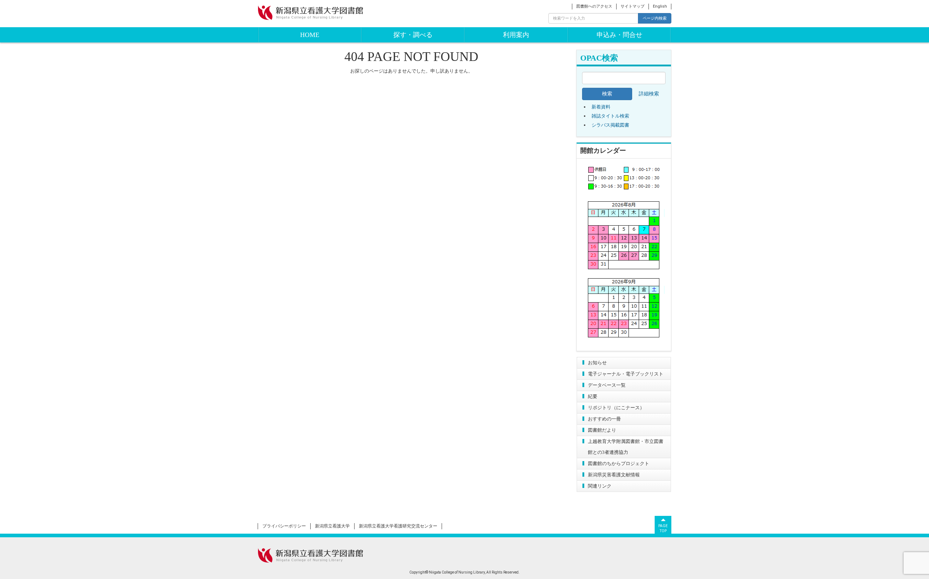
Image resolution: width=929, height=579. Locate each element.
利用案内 (516, 34)
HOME (309, 34)
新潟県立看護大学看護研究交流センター (398, 526)
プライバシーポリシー (284, 526)
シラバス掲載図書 (610, 125)
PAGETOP (663, 528)
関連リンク (599, 486)
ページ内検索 (655, 18)
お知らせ (597, 362)
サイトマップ (632, 6)
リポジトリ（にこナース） (616, 407)
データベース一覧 (607, 385)
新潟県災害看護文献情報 (614, 474)
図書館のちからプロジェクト (618, 463)
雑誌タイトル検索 (610, 116)
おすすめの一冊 (604, 419)
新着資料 (601, 107)
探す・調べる (413, 34)
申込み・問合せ (619, 34)
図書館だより (602, 430)
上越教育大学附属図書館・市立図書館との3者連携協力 (625, 447)
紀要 (592, 396)
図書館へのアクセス (594, 6)
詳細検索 (649, 93)
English (660, 6)
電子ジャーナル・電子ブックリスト (625, 374)
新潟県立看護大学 (332, 526)
